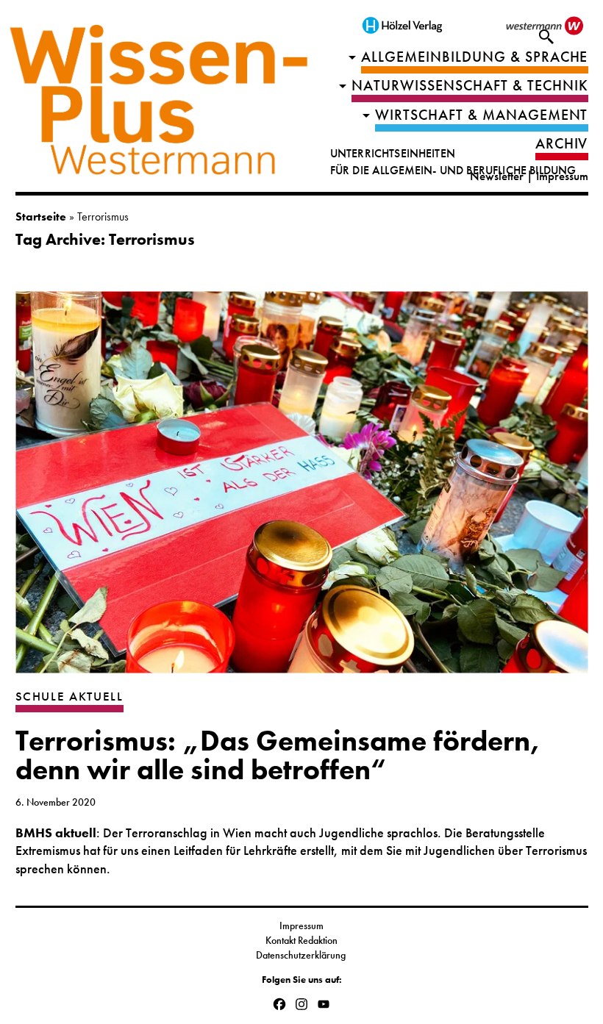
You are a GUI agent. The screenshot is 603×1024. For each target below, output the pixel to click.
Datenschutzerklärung (302, 955)
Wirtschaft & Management (481, 115)
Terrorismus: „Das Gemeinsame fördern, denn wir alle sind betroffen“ (277, 755)
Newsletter (497, 176)
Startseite (40, 216)
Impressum (562, 176)
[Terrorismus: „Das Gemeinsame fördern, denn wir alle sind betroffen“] (301, 489)
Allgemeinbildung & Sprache (474, 57)
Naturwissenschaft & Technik (470, 85)
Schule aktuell (69, 696)
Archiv (561, 144)
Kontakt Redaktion (301, 940)
